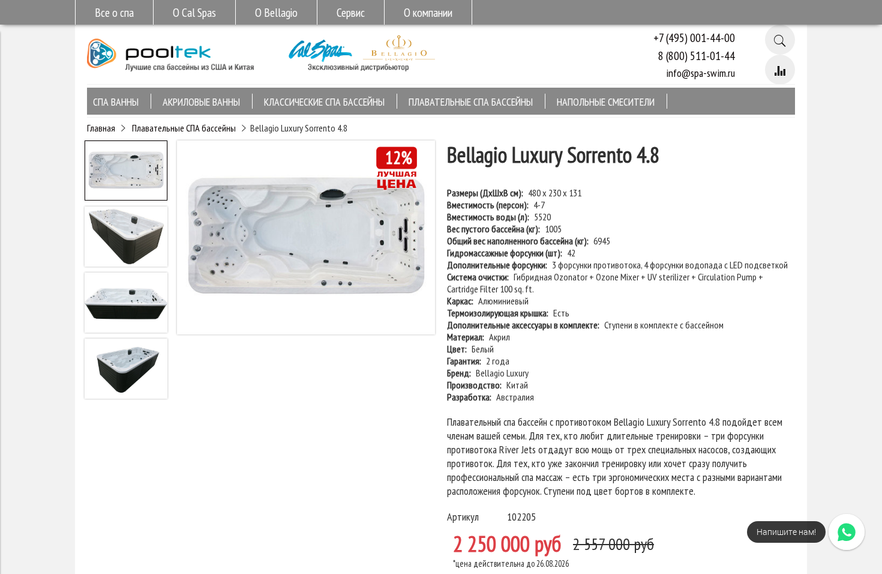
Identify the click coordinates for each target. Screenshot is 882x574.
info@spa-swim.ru (700, 73)
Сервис (351, 12)
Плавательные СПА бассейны (184, 128)
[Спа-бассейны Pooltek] (171, 76)
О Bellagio (276, 12)
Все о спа (114, 12)
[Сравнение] (780, 70)
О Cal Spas (194, 12)
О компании (428, 12)
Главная (101, 128)
